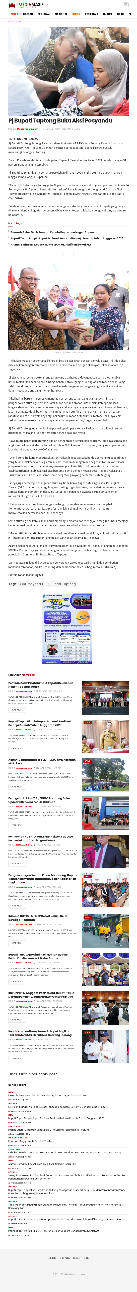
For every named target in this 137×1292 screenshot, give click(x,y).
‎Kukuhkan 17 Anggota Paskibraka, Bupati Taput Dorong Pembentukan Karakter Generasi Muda (41, 995)
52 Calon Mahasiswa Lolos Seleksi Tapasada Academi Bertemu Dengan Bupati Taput (57, 1107)
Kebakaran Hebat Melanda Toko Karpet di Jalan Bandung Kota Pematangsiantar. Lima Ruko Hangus (66, 1152)
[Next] (71, 254)
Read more (17, 710)
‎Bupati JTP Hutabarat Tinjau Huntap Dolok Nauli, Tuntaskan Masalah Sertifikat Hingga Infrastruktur (65, 1219)
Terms (76, 1257)
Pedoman (64, 1257)
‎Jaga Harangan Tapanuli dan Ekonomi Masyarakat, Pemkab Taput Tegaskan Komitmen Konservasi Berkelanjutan (65, 1206)
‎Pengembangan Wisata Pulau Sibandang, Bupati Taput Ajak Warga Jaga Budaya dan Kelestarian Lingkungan (42, 879)
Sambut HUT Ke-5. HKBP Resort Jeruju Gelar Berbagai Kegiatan (37, 918)
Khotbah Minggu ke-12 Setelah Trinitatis (31, 1141)
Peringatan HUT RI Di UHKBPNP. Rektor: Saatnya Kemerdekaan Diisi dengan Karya (40, 838)
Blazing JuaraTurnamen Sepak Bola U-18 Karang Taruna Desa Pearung (49, 1129)
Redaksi (51, 1257)
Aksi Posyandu (31, 584)
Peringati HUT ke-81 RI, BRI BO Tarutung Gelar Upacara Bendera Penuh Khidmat (39, 800)
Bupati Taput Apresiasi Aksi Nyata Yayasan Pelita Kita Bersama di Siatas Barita (38, 956)
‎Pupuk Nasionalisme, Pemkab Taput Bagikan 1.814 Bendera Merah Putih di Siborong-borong (40, 1033)
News (18, 21)
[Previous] (65, 254)
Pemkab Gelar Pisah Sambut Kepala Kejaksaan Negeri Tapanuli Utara (58, 232)
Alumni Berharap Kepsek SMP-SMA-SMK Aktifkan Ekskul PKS (51, 244)
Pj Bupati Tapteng (61, 584)
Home (11, 21)
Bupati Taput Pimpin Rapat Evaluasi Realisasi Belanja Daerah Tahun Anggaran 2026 (67, 238)
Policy (86, 1257)
